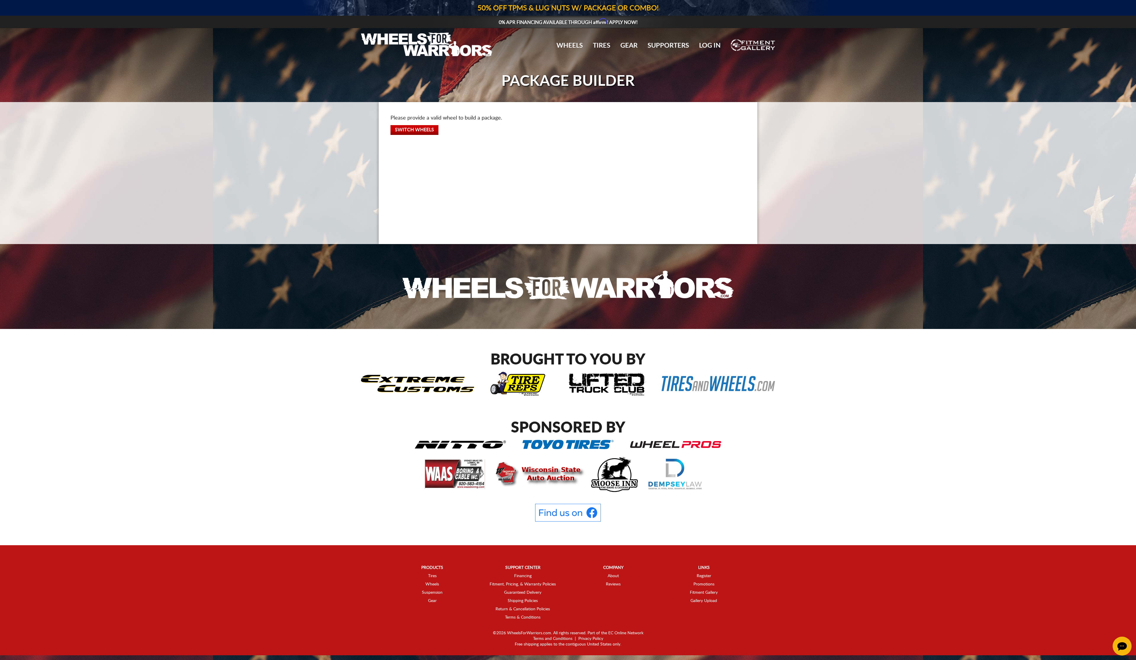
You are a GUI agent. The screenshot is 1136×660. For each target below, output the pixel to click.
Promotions (703, 584)
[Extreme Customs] (418, 383)
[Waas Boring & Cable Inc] (455, 474)
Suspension (432, 592)
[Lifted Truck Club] (607, 383)
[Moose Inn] (615, 474)
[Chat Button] (1122, 646)
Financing (523, 576)
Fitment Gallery (704, 592)
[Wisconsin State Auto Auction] (538, 474)
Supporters (668, 45)
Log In (710, 45)
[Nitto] (460, 444)
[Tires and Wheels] (718, 383)
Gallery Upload (703, 601)
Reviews (613, 584)
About (613, 576)
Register (704, 576)
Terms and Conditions (552, 639)
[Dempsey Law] (675, 474)
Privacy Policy (590, 639)
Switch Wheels (414, 130)
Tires (601, 45)
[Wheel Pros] (675, 444)
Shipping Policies (523, 601)
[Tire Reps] (517, 383)
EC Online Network (625, 633)
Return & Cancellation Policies (523, 609)
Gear (629, 45)
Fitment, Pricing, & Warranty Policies (523, 584)
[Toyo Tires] (568, 444)
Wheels (569, 45)
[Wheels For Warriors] (568, 286)
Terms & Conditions (522, 617)
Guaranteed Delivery (522, 592)
